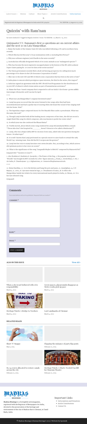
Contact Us (62, 406)
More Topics (42, 14)
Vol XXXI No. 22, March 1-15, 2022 (55, 38)
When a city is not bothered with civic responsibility (22, 286)
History (23, 14)
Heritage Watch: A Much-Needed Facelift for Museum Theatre (61, 369)
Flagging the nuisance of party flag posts (61, 343)
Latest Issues (11, 14)
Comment (14, 200)
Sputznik (63, 421)
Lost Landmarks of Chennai (55, 311)
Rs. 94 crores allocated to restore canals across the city (23, 369)
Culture (31, 14)
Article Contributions (59, 14)
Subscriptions (75, 14)
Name (12, 232)
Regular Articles (33, 38)
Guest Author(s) (13, 38)
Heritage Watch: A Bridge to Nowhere (22, 311)
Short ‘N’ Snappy (13, 343)
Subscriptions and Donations (69, 401)
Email (12, 241)
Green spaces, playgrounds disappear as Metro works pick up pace (61, 286)
